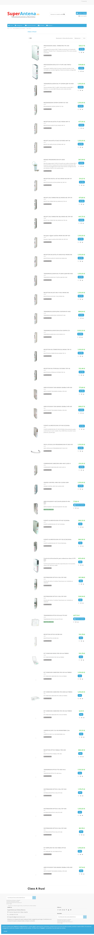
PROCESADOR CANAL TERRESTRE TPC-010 (56, 45)
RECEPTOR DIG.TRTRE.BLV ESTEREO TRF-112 (57, 368)
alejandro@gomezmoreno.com (17, 911)
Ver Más (82, 49)
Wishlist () (84, 1)
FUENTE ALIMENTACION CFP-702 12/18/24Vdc (57, 539)
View (80, 524)
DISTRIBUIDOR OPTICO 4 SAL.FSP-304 (55, 786)
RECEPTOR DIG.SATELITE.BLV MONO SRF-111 (57, 121)
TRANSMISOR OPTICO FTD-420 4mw (55, 767)
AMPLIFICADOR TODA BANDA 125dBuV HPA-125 (58, 406)
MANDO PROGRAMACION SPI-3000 (54, 159)
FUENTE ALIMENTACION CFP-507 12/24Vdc (57, 520)
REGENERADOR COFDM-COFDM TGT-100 (56, 102)
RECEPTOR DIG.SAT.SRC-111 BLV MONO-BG (56, 292)
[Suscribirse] (34, 892)
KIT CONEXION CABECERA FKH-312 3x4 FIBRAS (58, 710)
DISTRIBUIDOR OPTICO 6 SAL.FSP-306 (55, 824)
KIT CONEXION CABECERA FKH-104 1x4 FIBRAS (58, 672)
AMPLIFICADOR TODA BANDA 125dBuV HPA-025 (58, 862)
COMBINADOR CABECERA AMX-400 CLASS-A (57, 463)
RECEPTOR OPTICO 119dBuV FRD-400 (55, 748)
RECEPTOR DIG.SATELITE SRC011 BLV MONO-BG (58, 254)
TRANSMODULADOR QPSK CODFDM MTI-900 (57, 311)
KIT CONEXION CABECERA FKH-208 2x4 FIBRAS (58, 691)
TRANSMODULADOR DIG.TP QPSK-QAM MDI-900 (58, 273)
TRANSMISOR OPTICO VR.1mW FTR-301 (55, 615)
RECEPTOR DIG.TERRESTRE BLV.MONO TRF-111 (57, 349)
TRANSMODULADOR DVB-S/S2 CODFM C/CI (57, 330)
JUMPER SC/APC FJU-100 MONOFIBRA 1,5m (57, 729)
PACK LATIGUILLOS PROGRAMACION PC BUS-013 (58, 444)
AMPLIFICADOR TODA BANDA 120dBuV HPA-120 (58, 387)
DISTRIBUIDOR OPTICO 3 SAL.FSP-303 (55, 596)
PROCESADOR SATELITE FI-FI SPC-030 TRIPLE (57, 64)
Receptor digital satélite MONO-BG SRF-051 (57, 235)
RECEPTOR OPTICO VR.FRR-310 (53, 634)
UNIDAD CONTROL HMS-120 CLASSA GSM (56, 482)
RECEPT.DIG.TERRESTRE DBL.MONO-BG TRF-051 (58, 216)
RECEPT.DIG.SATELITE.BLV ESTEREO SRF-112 (57, 140)
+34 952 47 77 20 (13, 909)
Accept (5, 931)
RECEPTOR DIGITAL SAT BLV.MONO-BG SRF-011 (58, 178)
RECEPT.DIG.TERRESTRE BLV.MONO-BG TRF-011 (58, 197)
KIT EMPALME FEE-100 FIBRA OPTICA (55, 843)
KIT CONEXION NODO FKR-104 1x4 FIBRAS (56, 653)
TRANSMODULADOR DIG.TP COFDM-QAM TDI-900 (59, 83)
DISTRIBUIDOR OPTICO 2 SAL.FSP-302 (55, 577)
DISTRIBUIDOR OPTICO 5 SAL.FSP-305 (55, 805)
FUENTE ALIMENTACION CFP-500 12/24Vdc (57, 425)
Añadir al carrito (80, 505)
